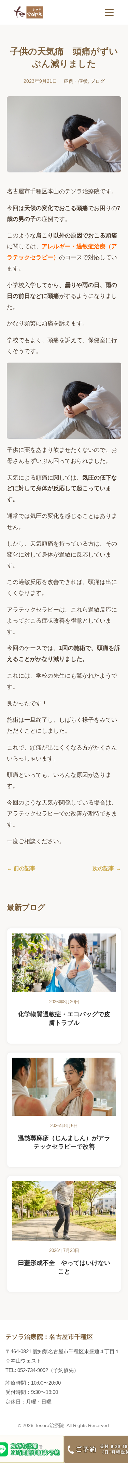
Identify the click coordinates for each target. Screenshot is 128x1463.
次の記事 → (107, 868)
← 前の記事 (21, 868)
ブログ (97, 81)
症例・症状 (76, 81)
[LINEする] (32, 1449)
